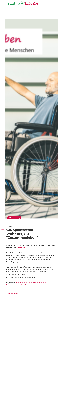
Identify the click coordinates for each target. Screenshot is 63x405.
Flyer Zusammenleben (23, 283)
